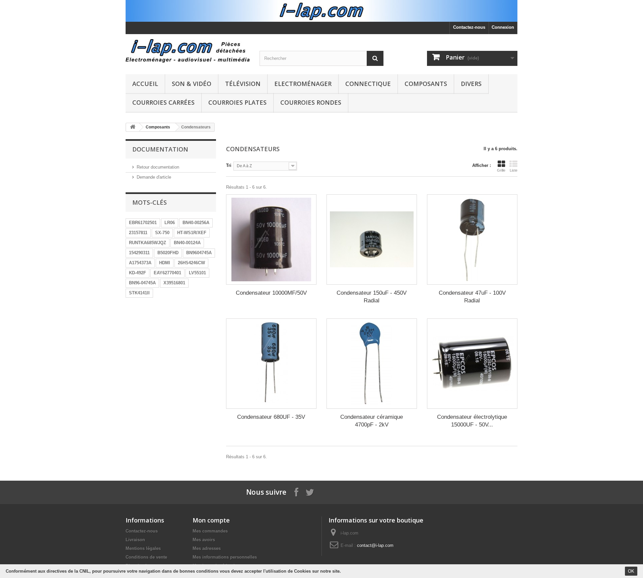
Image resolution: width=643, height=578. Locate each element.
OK (631, 571)
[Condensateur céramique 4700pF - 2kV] (372, 363)
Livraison (135, 539)
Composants (426, 84)
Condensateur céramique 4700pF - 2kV (371, 421)
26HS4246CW (191, 262)
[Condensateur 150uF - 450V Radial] (372, 239)
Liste (513, 170)
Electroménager (303, 84)
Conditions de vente (146, 557)
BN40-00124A (187, 242)
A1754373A (140, 262)
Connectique (368, 84)
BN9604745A (199, 252)
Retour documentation (158, 167)
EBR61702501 (143, 222)
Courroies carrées (163, 102)
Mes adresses (207, 548)
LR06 (169, 222)
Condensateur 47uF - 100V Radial (472, 297)
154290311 (139, 252)
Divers (471, 84)
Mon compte (211, 520)
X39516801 (174, 282)
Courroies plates (237, 102)
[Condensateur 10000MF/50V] (271, 239)
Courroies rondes (310, 102)
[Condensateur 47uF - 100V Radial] (472, 239)
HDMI (164, 262)
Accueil (145, 84)
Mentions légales (143, 548)
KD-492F (137, 272)
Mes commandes (210, 531)
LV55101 (197, 272)
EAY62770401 (167, 272)
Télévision (243, 84)
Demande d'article (154, 177)
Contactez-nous (469, 27)
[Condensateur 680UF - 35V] (271, 363)
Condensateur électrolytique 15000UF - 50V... (472, 421)
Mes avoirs (204, 539)
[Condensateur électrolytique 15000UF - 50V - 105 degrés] (472, 363)
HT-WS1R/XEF (191, 232)
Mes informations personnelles (225, 557)
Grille (501, 170)
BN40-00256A (196, 222)
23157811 (138, 232)
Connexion (503, 27)
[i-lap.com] (187, 51)
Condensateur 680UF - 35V (271, 417)
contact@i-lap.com (375, 545)
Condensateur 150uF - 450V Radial (372, 297)
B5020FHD (167, 252)
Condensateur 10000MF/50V (271, 293)
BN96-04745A (142, 282)
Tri (228, 165)
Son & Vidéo (191, 84)
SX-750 (162, 232)
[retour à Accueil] (132, 127)
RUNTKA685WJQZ (147, 242)
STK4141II (139, 292)
